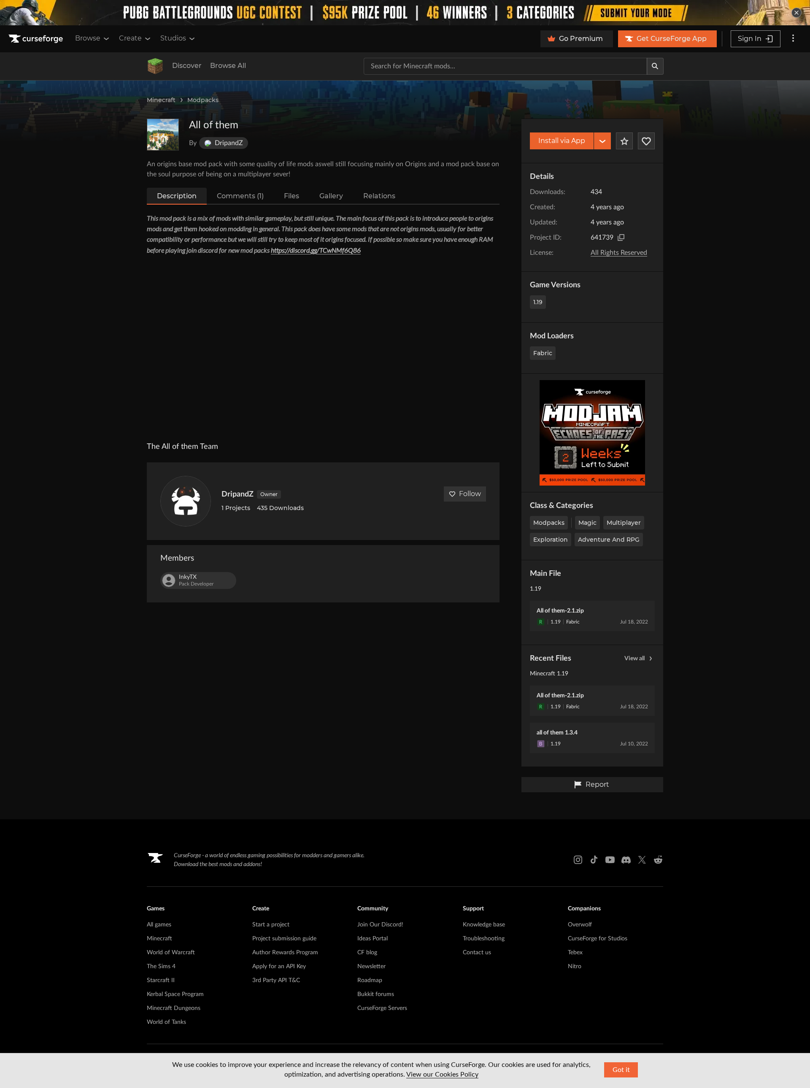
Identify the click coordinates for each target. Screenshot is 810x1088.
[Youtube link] (610, 860)
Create (130, 38)
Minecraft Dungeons (173, 1008)
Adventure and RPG (609, 539)
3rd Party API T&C (276, 980)
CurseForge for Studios (597, 939)
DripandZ (237, 494)
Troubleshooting (484, 939)
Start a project (270, 925)
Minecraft (161, 100)
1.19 (538, 302)
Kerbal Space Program (175, 994)
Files (291, 196)
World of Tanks (166, 1022)
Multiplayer (624, 522)
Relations (379, 196)
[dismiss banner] (796, 13)
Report (597, 784)
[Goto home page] (36, 39)
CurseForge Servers (382, 1008)
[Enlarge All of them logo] (163, 135)
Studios (173, 38)
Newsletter (371, 966)
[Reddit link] (658, 860)
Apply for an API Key (279, 966)
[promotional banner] (405, 12)
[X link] (642, 860)
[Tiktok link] (594, 860)
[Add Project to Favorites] (624, 140)
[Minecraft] (155, 66)
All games (159, 925)
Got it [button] (621, 1069)
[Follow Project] (646, 140)
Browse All (228, 66)
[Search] (655, 66)
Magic (587, 522)
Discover (187, 66)
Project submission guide (284, 939)
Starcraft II (161, 980)
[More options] (793, 38)
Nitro (574, 966)
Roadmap (369, 980)
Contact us (477, 953)
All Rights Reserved (619, 252)
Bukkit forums (375, 994)
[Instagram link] (578, 860)
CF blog (367, 953)
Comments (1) (240, 196)
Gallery (331, 196)
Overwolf (580, 925)
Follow (470, 494)
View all (634, 658)
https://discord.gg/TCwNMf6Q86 (316, 250)
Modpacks (203, 100)
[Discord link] (626, 860)
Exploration (550, 539)
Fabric (542, 353)
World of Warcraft (171, 953)
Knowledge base (484, 925)
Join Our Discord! (380, 925)
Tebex (575, 953)
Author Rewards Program (285, 953)
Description (177, 196)
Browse (87, 38)
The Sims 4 (161, 966)
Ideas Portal (372, 939)
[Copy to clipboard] (621, 237)
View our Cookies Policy (442, 1074)
